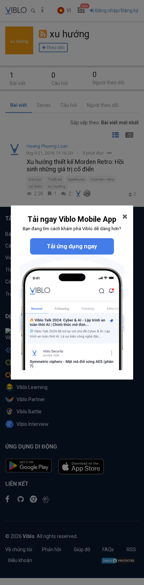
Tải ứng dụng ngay (72, 246)
